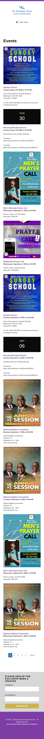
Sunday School (10, 87)
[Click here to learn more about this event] (22, 65)
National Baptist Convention (16, 429)
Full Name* (9, 685)
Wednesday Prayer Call (13, 261)
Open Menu (23, 22)
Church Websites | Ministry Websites (17, 724)
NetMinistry (34, 724)
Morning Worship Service (14, 127)
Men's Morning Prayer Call (15, 208)
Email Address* (10, 695)
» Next (31, 655)
